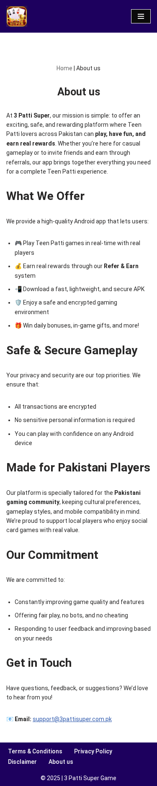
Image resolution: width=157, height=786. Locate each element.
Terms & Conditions (35, 751)
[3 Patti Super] (16, 16)
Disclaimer (22, 761)
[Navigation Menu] (141, 16)
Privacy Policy (93, 751)
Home (64, 68)
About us (61, 761)
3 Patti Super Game (90, 778)
